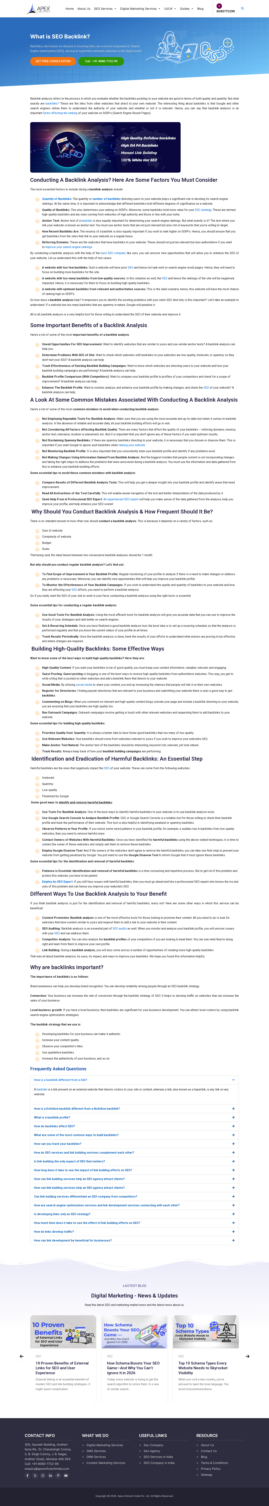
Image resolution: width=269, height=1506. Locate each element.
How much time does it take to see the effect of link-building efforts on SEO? (87, 1223)
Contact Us (209, 1451)
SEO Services (103, 8)
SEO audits (120, 928)
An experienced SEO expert (121, 499)
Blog (200, 8)
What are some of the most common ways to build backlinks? (76, 1135)
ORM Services (96, 1457)
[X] (35, 1475)
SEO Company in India (159, 1463)
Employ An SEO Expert (57, 881)
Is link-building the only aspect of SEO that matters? (69, 1161)
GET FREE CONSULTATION (53, 61)
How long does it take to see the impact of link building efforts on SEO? (83, 1170)
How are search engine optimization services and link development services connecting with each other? (107, 1205)
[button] (134, 1080)
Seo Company (153, 1445)
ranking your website (132, 445)
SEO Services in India (158, 1457)
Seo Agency (152, 1451)
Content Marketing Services (106, 1463)
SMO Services (96, 1451)
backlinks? (52, 103)
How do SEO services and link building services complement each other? (84, 1152)
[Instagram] (43, 1475)
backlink (86, 220)
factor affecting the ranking (60, 113)
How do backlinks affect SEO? (54, 1126)
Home (70, 8)
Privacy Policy (211, 1468)
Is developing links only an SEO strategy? (62, 1214)
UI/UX (168, 8)
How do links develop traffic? (54, 1231)
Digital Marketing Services (138, 8)
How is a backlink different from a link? (60, 1080)
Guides (185, 8)
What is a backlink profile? (52, 1117)
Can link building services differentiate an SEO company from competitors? (85, 1196)
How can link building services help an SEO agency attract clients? (79, 1179)
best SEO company (113, 253)
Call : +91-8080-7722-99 (101, 61)
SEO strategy (203, 210)
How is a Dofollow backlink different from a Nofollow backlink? (77, 1108)
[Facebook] (27, 1475)
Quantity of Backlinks (56, 199)
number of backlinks (106, 199)
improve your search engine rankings (68, 247)
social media (84, 684)
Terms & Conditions (214, 1463)
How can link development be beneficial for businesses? (73, 1240)
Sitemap (206, 1475)
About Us (83, 8)
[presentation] (21, 1356)
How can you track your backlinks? (57, 1144)
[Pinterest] (58, 1475)
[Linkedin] (50, 1475)
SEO (130, 267)
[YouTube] (66, 1475)
